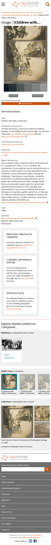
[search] (48, 4)
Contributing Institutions (10, 488)
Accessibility (6, 524)
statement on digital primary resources (20, 246)
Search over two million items (15, 465)
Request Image (38, 96)
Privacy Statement (8, 518)
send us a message (14, 309)
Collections (5, 494)
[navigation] (3, 4)
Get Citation (13, 96)
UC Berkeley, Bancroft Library (12, 12)
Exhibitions (5, 500)
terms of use (26, 278)
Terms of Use (6, 512)
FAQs (3, 506)
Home (3, 476)
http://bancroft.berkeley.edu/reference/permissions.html (23, 202)
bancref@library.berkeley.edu (22, 134)
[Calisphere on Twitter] (30, 541)
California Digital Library (31, 537)
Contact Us (5, 530)
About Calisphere (8, 482)
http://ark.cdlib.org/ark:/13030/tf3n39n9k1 (17, 218)
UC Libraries (36, 535)
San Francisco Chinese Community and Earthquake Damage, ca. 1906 (22, 13)
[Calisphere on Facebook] (35, 541)
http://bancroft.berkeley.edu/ (12, 136)
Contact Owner (26, 103)
